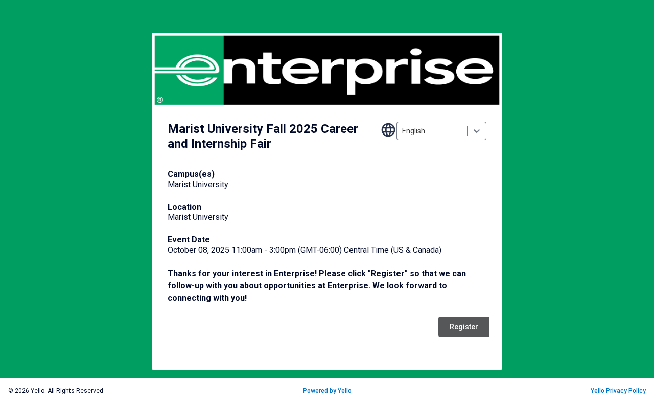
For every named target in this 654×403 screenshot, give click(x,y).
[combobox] (403, 131)
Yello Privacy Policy (618, 390)
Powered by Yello (327, 390)
